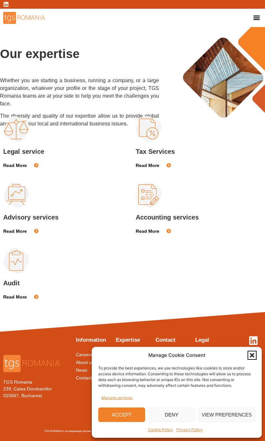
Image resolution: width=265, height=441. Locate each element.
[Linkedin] (6, 4)
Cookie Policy (160, 429)
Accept (122, 414)
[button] (252, 355)
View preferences (227, 414)
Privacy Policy (189, 429)
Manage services (116, 397)
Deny (171, 414)
